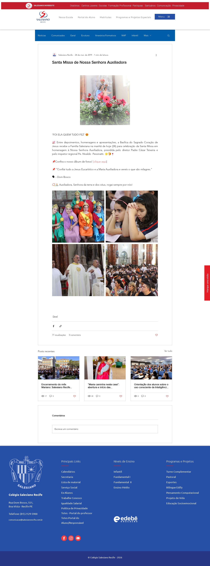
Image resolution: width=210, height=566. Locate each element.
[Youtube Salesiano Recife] (78, 538)
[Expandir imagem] (78, 217)
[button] (86, 17)
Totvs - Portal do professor (76, 513)
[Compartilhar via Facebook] (53, 326)
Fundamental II (123, 482)
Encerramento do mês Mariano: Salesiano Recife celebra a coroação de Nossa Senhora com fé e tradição (57, 386)
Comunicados (58, 35)
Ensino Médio (122, 487)
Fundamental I (122, 476)
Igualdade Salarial (71, 503)
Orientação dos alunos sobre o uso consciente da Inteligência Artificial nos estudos (151, 386)
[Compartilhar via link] (60, 326)
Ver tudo (168, 351)
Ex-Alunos (67, 492)
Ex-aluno (85, 35)
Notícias (42, 35)
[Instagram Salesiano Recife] (71, 538)
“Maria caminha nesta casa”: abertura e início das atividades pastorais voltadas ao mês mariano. (103, 386)
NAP (124, 35)
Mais (146, 35)
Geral (73, 35)
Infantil (135, 35)
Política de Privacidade (74, 508)
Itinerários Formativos (105, 35)
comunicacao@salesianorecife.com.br (26, 519)
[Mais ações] (156, 55)
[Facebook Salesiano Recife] (64, 538)
